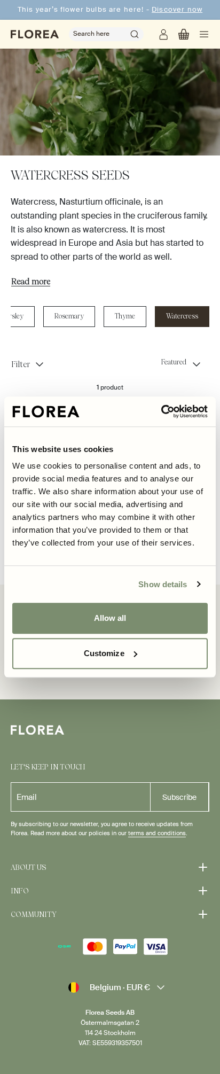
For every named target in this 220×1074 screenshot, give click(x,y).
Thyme (125, 316)
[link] (163, 34)
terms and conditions (157, 833)
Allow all (110, 617)
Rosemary (69, 316)
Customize (104, 653)
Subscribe (179, 797)
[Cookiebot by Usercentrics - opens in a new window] (161, 411)
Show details (162, 584)
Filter (20, 364)
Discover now (177, 9)
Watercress (182, 316)
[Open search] (134, 34)
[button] (184, 34)
